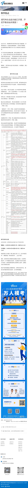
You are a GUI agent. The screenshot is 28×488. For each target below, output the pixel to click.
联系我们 (11, 443)
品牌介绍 (11, 442)
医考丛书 (2, 445)
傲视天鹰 (6, 420)
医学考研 (10, 420)
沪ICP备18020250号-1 (20, 482)
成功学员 (2, 443)
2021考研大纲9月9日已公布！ (10, 426)
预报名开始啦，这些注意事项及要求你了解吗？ (14, 431)
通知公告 (20, 447)
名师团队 (2, 442)
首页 (6, 15)
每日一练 (20, 450)
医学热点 (14, 15)
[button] (24, 2)
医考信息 (20, 443)
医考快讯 (10, 15)
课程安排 (20, 445)
